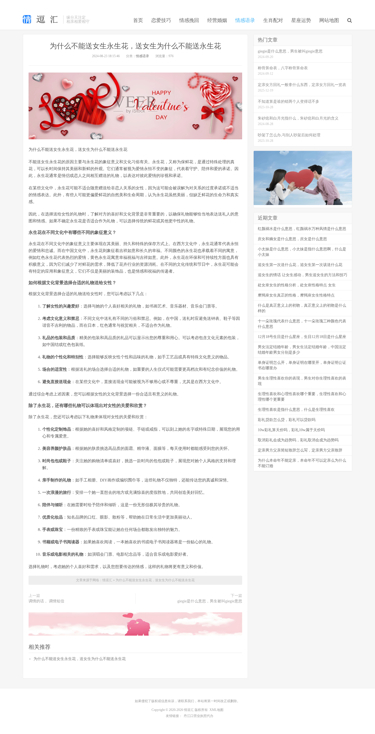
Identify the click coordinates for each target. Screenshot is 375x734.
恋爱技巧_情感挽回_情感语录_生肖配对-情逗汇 (41, 19)
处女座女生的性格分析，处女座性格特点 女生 (297, 285)
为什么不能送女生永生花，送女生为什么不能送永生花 (135, 46)
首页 (138, 20)
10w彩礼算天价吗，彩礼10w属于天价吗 (291, 430)
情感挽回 (189, 20)
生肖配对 (273, 20)
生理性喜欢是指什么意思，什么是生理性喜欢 (296, 410)
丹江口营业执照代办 (198, 716)
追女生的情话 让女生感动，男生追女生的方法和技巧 (302, 275)
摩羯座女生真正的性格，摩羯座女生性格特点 (296, 295)
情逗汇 (107, 580)
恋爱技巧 (161, 20)
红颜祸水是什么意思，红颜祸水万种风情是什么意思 (302, 229)
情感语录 (245, 20)
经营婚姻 (217, 20)
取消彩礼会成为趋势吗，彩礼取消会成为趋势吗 (298, 440)
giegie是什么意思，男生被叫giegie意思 (209, 601)
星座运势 (301, 20)
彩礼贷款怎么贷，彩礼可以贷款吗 (286, 420)
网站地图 (329, 20)
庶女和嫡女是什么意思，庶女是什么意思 (292, 239)
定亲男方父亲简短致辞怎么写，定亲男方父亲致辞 (300, 450)
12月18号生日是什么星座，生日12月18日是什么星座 (302, 337)
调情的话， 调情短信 (46, 601)
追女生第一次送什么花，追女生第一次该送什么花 (300, 265)
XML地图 (216, 710)
